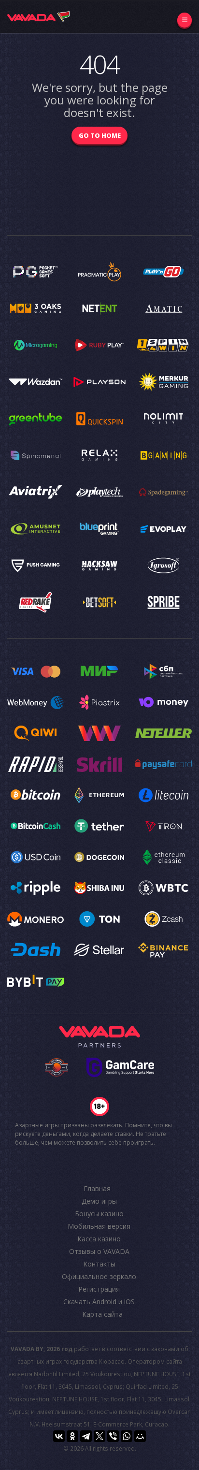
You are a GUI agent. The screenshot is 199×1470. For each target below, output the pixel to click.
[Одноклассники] (72, 1436)
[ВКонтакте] (59, 1436)
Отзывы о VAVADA (99, 1251)
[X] (99, 1436)
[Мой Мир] (140, 1436)
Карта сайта (102, 1314)
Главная (97, 1188)
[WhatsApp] (126, 1436)
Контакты (99, 1263)
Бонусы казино (99, 1213)
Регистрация (99, 1289)
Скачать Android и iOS (99, 1301)
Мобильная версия (99, 1226)
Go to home (100, 135)
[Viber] (113, 1436)
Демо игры (99, 1201)
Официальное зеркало (99, 1276)
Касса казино (99, 1238)
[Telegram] (86, 1436)
